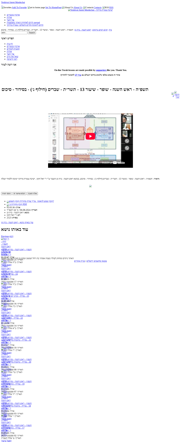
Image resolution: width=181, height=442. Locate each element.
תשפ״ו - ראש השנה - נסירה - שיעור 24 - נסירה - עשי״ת (16, 272)
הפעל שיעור (6, 440)
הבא (11, 236)
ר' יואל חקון (6, 254)
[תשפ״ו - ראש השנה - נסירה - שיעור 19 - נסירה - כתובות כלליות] (6, 375)
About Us (78, 7)
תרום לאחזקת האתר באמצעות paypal (23, 22)
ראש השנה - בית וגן (82, 30)
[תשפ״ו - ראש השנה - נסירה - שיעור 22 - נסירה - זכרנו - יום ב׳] (6, 309)
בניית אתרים (79, 261)
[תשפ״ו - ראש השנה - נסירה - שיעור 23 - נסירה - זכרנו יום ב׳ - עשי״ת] (6, 287)
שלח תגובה (32, 193)
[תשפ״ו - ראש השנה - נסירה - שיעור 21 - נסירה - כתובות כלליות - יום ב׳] (6, 331)
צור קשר (10, 20)
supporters (101, 70)
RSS (111, 7)
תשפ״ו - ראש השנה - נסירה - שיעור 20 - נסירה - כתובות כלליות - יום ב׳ (16, 360)
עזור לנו (78, 75)
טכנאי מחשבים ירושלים (97, 261)
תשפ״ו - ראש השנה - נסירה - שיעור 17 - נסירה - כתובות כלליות (16, 426)
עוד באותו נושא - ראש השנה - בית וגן (17, 222)
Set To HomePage (53, 7)
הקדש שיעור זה (19, 193)
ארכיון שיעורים (13, 15)
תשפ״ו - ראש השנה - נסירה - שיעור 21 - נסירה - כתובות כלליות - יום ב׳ (16, 338)
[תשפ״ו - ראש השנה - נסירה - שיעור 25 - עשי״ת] (6, 243)
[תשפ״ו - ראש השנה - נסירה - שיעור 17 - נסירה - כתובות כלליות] (6, 418)
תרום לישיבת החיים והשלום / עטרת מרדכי (25, 25)
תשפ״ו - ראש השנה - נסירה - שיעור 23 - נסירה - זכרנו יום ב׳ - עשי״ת (16, 294)
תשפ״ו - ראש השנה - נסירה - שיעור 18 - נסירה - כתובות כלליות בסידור (16, 404)
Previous (5, 236)
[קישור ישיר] (176, 97)
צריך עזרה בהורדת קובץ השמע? (31, 201)
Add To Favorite (19, 7)
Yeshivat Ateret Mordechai (13, 2)
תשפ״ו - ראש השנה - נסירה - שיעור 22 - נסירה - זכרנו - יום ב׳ (16, 316)
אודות (9, 17)
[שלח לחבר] (173, 96)
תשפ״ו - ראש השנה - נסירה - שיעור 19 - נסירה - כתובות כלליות (16, 382)
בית (110, 30)
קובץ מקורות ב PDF (18, 204)
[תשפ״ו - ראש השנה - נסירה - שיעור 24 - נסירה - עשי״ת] (6, 265)
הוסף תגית (6, 193)
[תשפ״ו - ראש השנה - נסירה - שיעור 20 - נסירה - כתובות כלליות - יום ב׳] (6, 353)
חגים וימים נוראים (100, 30)
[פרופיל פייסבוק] (1, 5)
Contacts (98, 7)
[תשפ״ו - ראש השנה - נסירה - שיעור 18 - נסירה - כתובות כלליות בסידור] (6, 397)
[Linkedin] (2, 5)
